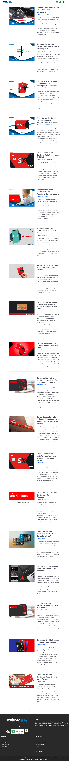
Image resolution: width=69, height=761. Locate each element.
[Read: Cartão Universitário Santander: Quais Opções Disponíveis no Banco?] (21, 385)
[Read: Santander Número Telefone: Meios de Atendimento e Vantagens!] (21, 197)
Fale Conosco (39, 751)
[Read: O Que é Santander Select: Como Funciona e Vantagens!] (21, 15)
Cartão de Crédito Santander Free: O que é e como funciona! (47, 677)
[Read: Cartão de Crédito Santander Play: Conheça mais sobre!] (21, 610)
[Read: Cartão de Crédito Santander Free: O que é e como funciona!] (21, 680)
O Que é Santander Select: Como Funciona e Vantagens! (48, 10)
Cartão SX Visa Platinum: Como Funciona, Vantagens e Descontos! (47, 83)
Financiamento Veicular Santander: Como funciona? (47, 495)
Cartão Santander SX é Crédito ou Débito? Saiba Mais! (47, 345)
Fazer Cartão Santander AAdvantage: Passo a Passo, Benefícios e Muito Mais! (48, 305)
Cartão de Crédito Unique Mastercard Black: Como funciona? (47, 568)
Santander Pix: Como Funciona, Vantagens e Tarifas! (46, 231)
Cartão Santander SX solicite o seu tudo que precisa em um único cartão (46, 457)
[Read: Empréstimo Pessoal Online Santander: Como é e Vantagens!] (21, 52)
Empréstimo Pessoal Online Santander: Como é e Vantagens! (48, 46)
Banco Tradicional (5, 744)
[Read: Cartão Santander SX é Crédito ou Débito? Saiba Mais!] (21, 349)
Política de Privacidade (41, 742)
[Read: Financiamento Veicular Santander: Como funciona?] (21, 498)
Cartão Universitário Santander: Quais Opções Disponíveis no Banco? (47, 380)
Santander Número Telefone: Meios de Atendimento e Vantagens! (48, 192)
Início (2, 739)
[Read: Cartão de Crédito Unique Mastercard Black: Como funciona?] (21, 573)
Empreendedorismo (5, 749)
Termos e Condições (40, 744)
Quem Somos (39, 739)
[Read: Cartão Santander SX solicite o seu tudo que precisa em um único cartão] (21, 460)
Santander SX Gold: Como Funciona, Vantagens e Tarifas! (47, 267)
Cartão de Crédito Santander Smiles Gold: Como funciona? (46, 534)
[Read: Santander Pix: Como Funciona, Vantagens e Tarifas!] (21, 236)
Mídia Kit (37, 749)
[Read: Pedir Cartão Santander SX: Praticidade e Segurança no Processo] (21, 126)
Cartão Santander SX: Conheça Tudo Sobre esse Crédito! (48, 155)
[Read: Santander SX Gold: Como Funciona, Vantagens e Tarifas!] (21, 271)
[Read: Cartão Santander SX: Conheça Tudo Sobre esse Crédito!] (21, 160)
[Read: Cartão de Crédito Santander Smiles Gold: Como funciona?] (21, 539)
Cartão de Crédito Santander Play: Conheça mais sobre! (47, 605)
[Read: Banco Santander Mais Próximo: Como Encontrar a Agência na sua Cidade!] (21, 423)
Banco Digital (4, 742)
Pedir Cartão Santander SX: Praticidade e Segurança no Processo (47, 120)
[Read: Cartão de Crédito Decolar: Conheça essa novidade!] (21, 645)
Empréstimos (4, 746)
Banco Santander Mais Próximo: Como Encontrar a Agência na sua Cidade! (48, 419)
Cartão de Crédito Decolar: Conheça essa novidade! (48, 641)
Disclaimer (38, 746)
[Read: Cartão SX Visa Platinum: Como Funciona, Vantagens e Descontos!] (21, 89)
